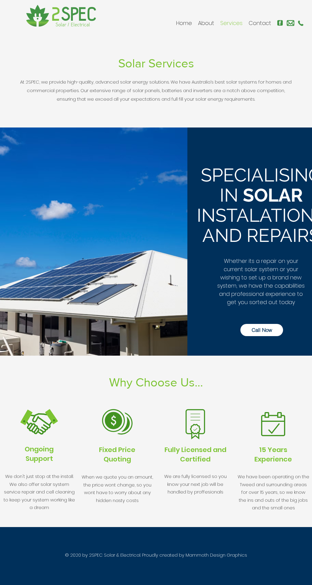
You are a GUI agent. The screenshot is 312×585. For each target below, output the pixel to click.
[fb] (280, 23)
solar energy (134, 82)
